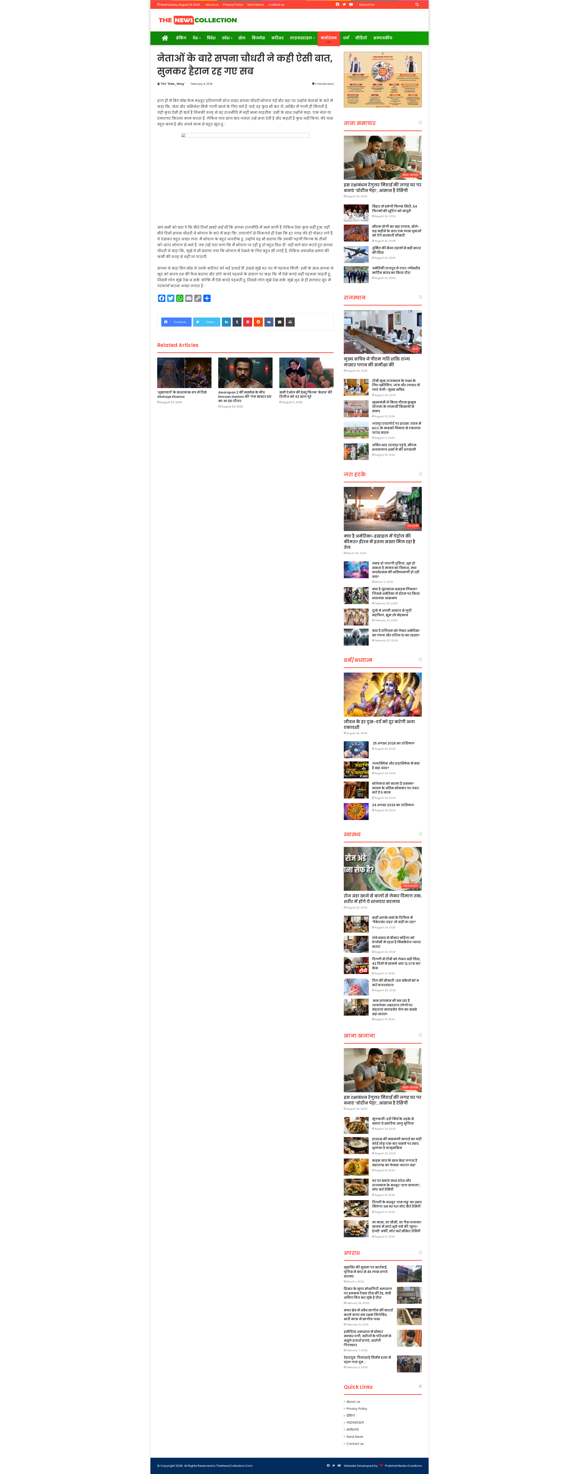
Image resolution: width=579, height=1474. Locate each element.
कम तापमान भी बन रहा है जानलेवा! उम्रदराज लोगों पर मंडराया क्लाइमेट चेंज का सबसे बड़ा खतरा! (394, 1007)
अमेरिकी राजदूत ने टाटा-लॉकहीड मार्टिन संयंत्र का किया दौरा (396, 270)
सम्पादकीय (382, 38)
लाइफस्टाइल (301, 38)
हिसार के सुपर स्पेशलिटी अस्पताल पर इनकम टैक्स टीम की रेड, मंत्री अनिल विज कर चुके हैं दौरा (368, 1293)
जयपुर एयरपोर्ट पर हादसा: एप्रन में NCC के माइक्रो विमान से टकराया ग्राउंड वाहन (396, 428)
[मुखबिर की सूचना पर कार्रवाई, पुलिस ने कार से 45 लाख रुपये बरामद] (409, 1273)
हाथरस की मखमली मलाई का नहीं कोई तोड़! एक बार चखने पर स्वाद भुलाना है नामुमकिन (396, 1143)
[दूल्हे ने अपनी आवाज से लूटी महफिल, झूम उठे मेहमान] (356, 617)
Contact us (276, 4)
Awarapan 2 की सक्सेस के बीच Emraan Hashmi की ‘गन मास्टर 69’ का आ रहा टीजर (245, 396)
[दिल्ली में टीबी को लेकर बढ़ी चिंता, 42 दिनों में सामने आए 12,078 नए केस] (356, 965)
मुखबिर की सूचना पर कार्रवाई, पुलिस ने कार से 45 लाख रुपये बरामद (365, 1271)
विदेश (211, 38)
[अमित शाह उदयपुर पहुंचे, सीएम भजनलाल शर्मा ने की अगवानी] (356, 451)
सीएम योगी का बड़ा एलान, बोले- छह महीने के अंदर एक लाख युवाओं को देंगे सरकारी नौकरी (396, 231)
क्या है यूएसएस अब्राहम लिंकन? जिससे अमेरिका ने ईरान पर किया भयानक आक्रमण (396, 593)
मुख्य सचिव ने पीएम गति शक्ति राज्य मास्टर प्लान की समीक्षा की (377, 361)
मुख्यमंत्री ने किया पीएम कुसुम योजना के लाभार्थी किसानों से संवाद (394, 406)
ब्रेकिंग (181, 38)
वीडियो (361, 38)
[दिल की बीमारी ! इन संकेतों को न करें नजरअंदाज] (356, 987)
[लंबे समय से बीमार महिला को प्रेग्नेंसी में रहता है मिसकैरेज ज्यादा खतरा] (356, 944)
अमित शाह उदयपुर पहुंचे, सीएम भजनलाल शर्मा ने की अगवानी (394, 447)
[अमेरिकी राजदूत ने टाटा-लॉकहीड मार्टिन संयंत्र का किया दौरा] (356, 274)
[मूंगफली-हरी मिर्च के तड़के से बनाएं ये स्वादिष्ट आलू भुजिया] (356, 1125)
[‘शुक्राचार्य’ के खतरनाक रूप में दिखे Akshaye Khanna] (184, 373)
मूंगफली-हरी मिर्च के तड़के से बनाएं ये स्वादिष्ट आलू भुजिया (393, 1121)
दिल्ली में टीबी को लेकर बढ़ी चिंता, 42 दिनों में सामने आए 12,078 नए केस (396, 963)
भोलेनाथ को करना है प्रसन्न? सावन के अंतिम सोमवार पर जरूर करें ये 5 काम (395, 788)
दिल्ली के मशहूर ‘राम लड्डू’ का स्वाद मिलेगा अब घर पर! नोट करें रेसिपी (397, 1204)
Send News (255, 4)
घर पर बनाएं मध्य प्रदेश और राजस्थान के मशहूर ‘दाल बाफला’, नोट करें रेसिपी (396, 1185)
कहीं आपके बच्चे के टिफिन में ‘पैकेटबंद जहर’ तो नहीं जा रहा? (394, 919)
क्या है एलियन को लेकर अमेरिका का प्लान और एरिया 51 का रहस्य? (396, 632)
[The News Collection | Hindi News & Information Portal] (198, 20)
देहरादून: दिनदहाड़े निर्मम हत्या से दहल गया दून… (367, 1359)
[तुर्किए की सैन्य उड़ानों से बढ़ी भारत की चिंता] (356, 254)
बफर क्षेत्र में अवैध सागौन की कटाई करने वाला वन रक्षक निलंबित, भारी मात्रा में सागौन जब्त (368, 1314)
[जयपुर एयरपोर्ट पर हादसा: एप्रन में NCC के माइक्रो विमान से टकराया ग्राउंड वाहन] (356, 430)
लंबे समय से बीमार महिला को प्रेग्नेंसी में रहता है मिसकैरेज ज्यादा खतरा (396, 942)
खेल (241, 38)
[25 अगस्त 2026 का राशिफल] (356, 749)
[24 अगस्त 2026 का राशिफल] (356, 811)
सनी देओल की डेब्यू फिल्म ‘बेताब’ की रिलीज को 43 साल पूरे (305, 394)
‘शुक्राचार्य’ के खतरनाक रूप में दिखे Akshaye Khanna (182, 394)
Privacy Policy (233, 4)
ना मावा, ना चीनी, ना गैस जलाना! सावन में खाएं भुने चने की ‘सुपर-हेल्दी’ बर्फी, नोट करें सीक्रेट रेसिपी (396, 1226)
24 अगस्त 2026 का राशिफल (393, 805)
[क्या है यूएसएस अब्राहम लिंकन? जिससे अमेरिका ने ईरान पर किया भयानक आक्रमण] (356, 595)
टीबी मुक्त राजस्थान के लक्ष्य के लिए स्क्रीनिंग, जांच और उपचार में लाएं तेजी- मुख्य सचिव (396, 385)
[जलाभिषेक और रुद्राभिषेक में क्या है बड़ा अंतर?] (356, 769)
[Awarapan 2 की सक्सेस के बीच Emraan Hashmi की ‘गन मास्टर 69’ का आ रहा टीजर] (245, 373)
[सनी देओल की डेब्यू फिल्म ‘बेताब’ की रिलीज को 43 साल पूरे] (306, 373)
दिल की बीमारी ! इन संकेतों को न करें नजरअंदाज (395, 982)
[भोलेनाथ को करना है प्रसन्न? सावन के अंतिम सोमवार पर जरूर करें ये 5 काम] (356, 790)
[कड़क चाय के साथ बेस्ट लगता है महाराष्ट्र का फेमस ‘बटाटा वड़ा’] (356, 1167)
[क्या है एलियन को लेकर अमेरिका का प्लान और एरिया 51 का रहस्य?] (356, 637)
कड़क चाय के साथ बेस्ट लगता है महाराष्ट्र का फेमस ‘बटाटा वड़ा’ (394, 1162)
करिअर (277, 38)
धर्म (346, 38)
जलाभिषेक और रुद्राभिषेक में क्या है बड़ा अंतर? (396, 765)
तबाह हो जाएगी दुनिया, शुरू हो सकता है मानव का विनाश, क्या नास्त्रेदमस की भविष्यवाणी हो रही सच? (395, 570)
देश (195, 38)
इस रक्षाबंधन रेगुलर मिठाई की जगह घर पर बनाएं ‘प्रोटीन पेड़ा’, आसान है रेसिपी (382, 187)
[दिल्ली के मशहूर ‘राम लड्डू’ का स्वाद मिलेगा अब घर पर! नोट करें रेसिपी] (356, 1208)
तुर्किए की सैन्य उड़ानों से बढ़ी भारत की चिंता (396, 250)
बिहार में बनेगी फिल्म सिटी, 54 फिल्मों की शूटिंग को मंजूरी (394, 208)
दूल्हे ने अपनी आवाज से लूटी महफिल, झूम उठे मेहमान (392, 612)
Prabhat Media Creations (403, 1466)
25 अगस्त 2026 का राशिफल (393, 743)
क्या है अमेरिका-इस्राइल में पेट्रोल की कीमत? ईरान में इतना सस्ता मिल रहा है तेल (379, 541)
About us (212, 4)
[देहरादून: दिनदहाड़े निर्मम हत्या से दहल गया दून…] (409, 1364)
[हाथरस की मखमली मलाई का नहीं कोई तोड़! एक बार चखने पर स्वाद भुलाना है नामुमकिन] (356, 1145)
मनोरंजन (329, 38)
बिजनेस (258, 38)
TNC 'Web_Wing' (173, 84)
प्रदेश (226, 38)
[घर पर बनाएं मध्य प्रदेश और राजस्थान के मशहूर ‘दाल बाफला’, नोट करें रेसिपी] (356, 1187)
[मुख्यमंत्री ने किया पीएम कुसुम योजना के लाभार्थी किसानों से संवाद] (356, 408)
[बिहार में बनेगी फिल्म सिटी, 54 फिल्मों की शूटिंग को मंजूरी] (356, 212)
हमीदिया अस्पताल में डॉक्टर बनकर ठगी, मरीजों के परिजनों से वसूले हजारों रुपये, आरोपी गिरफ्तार (367, 1338)
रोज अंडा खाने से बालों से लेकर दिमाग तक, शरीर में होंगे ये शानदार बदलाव (383, 898)
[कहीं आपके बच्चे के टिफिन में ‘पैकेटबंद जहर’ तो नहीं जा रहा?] (356, 924)
